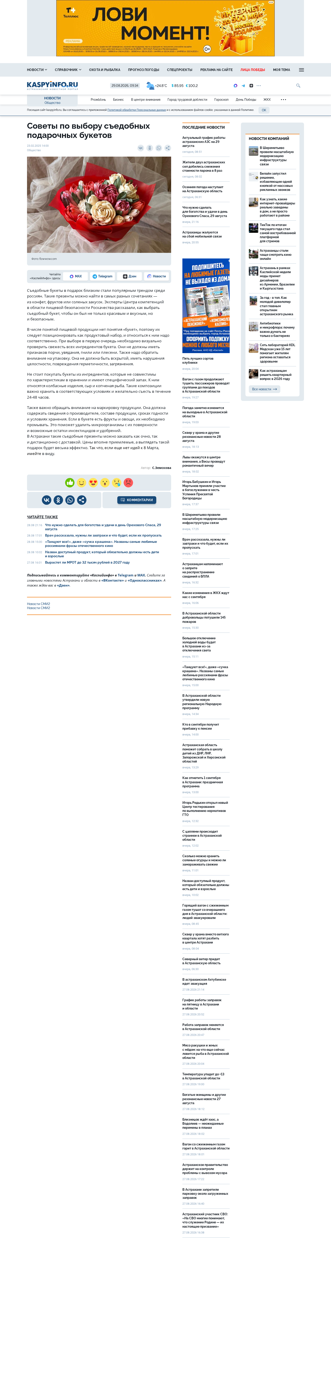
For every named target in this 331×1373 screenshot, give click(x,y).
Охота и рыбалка (104, 70)
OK (264, 110)
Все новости (261, 389)
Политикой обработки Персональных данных (136, 110)
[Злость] (128, 482)
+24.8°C (161, 86)
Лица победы (252, 70)
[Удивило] (105, 482)
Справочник (66, 70)
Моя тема (281, 70)
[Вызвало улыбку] (81, 482)
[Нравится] (70, 482)
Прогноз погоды (143, 70)
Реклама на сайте (216, 70)
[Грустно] (116, 482)
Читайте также (42, 517)
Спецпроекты (179, 70)
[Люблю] (93, 482)
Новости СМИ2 (38, 604)
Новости (35, 70)
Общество (52, 103)
